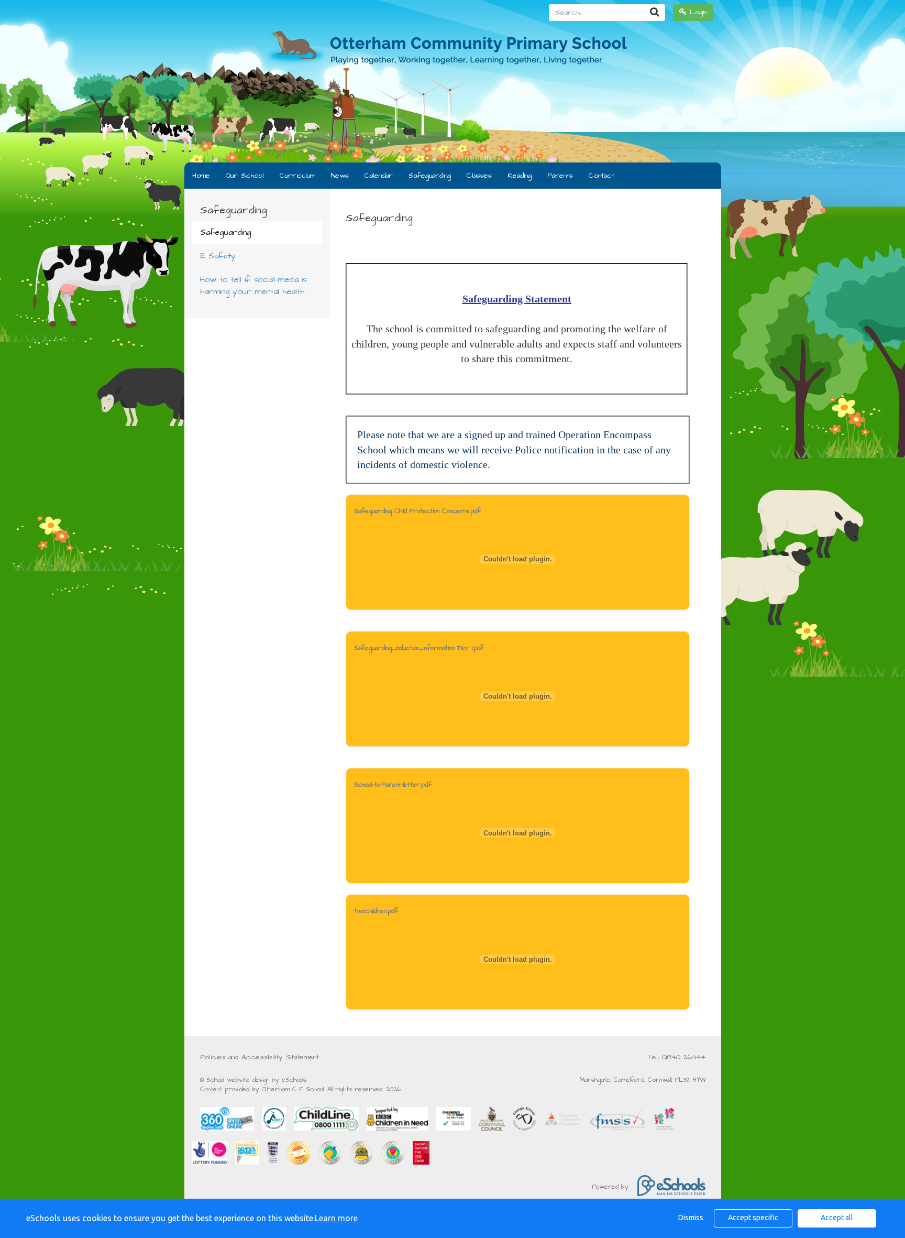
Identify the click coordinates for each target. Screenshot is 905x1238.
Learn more (336, 1218)
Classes (479, 175)
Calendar (379, 175)
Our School (245, 175)
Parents (560, 175)
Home (201, 175)
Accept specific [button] (753, 1217)
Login (697, 12)
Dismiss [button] (690, 1217)
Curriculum (297, 175)
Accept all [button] (837, 1217)
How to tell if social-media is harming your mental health (253, 285)
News (340, 175)
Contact (601, 175)
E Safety (218, 256)
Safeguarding (430, 175)
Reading (519, 175)
